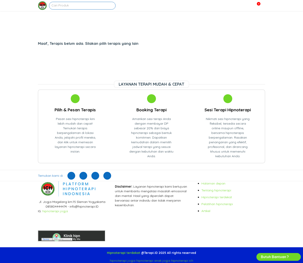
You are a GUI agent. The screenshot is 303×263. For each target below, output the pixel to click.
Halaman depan (213, 183)
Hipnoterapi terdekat (216, 197)
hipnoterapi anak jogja (153, 261)
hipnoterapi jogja (55, 211)
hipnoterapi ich (182, 261)
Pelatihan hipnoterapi (217, 204)
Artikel (205, 211)
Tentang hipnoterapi (216, 190)
